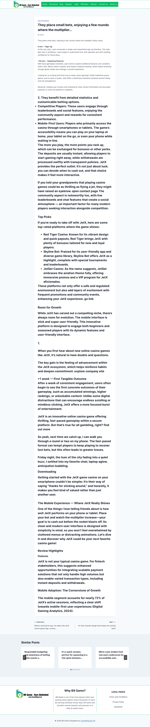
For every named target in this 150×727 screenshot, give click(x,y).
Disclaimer (118, 707)
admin (42, 35)
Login (76, 4)
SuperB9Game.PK (88, 721)
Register (68, 4)
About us (113, 4)
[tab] (70, 669)
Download (53, 4)
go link (89, 299)
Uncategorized (43, 21)
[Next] (125, 657)
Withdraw (84, 4)
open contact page (85, 191)
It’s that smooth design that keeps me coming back (97, 625)
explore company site (89, 371)
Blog (61, 4)
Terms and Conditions (118, 697)
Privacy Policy (118, 702)
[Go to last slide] (24, 657)
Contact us (103, 4)
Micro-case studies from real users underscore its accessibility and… (111, 655)
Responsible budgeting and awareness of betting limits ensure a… (37, 655)
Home (44, 4)
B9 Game (59, 697)
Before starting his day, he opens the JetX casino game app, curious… (51, 625)
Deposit (94, 4)
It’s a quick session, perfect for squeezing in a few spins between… (74, 655)
